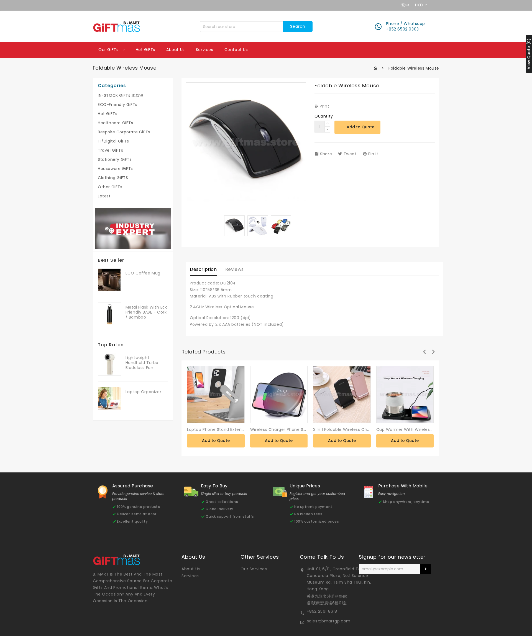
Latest (104, 196)
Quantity (323, 116)
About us (175, 49)
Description (203, 269)
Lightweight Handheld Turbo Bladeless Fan (142, 362)
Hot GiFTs (145, 49)
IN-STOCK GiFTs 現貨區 (121, 95)
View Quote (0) (528, 54)
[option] (234, 225)
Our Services (254, 569)
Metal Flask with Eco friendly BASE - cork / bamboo (147, 312)
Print (324, 106)
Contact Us (236, 49)
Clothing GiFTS (113, 177)
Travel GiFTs (110, 150)
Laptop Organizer (144, 392)
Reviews (234, 269)
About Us (190, 569)
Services (204, 49)
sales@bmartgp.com (329, 621)
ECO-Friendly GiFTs (117, 104)
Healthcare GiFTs (115, 123)
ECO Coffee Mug (143, 273)
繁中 (405, 5)
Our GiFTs (109, 49)
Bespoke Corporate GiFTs (124, 132)
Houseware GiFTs (115, 168)
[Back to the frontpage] (376, 68)
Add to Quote (360, 127)
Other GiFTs (110, 187)
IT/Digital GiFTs (113, 141)
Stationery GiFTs (115, 159)
